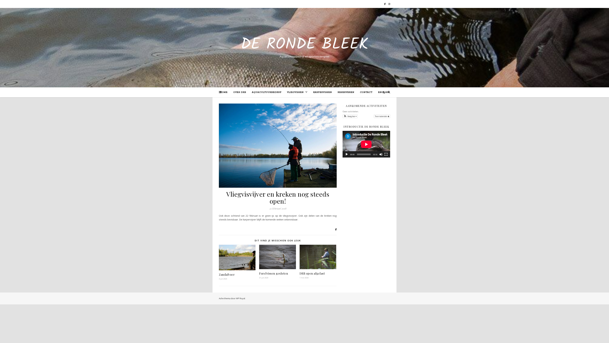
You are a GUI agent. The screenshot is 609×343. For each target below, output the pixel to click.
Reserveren (346, 92)
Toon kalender (381, 116)
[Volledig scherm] (386, 154)
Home (224, 92)
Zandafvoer (227, 274)
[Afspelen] (346, 154)
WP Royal (240, 298)
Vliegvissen (295, 92)
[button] (350, 116)
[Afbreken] (381, 154)
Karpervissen (322, 92)
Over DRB (239, 92)
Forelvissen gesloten (273, 273)
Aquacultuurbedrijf (266, 92)
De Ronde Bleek (304, 45)
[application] (366, 144)
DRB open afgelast (312, 273)
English (383, 92)
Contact (366, 92)
